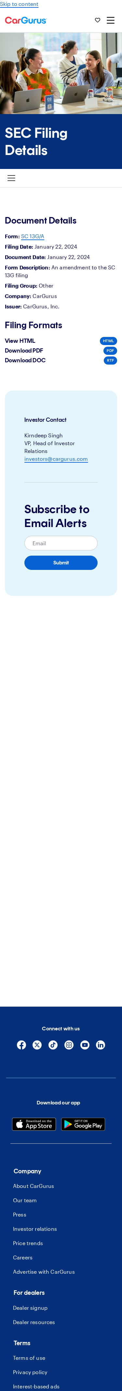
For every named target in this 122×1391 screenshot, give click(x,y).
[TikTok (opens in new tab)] (53, 1048)
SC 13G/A (32, 236)
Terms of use (29, 1358)
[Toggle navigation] (11, 178)
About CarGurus (33, 1186)
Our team (25, 1200)
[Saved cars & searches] (97, 20)
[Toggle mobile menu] (110, 20)
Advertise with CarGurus (44, 1272)
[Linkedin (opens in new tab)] (100, 1048)
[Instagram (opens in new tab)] (69, 1048)
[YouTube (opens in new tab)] (84, 1048)
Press (19, 1214)
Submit (61, 563)
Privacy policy (30, 1372)
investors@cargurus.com (56, 459)
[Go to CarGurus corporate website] (26, 20)
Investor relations (35, 1229)
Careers (23, 1257)
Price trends (28, 1243)
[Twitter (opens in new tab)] (37, 1048)
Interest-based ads (36, 1386)
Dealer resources (34, 1322)
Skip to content (19, 4)
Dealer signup (30, 1308)
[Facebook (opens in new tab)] (21, 1048)
